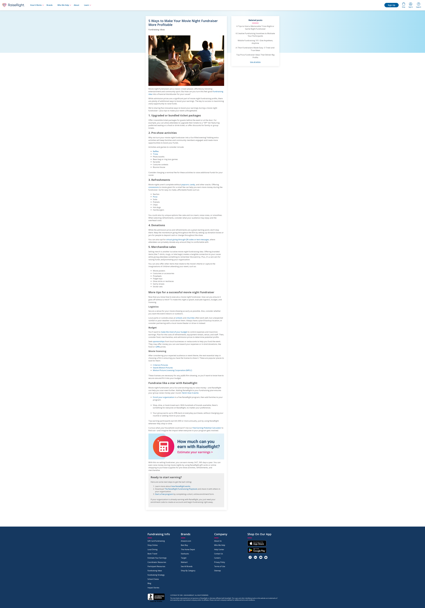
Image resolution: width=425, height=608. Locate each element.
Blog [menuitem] (149, 583)
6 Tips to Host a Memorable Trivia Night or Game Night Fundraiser (255, 27)
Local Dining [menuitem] (152, 549)
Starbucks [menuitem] (185, 553)
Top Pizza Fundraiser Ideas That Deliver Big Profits (255, 56)
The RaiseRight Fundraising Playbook (180, 489)
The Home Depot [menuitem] (188, 549)
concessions (153, 187)
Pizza (155, 196)
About (76, 5)
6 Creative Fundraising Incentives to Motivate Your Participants (255, 34)
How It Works (36, 5)
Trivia (155, 154)
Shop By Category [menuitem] (188, 570)
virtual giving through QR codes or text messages (187, 239)
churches (191, 318)
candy (192, 184)
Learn (86, 5)
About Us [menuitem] (218, 541)
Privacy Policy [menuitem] (219, 562)
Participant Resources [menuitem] (156, 566)
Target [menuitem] (183, 558)
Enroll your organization (163, 397)
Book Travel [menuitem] (152, 553)
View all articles (255, 62)
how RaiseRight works (180, 486)
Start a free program (164, 494)
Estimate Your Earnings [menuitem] (157, 558)
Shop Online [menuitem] (153, 545)
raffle (157, 346)
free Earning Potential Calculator (207, 428)
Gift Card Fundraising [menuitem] (156, 541)
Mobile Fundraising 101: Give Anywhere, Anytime (255, 41)
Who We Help (63, 5)
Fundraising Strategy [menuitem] (156, 575)
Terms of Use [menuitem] (219, 566)
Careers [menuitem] (217, 558)
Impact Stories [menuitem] (153, 587)
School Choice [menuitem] (153, 579)
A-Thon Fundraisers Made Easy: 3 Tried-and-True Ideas (255, 49)
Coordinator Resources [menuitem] (157, 562)
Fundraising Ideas (156, 29)
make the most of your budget (174, 332)
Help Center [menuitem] (219, 549)
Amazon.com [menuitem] (186, 541)
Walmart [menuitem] (184, 562)
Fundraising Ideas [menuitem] (155, 570)
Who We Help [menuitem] (219, 545)
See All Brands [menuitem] (186, 566)
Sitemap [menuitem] (217, 570)
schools (179, 318)
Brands (50, 5)
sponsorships (159, 341)
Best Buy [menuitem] (184, 545)
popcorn (185, 184)
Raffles (156, 151)
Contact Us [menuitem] (218, 553)
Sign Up (391, 5)
